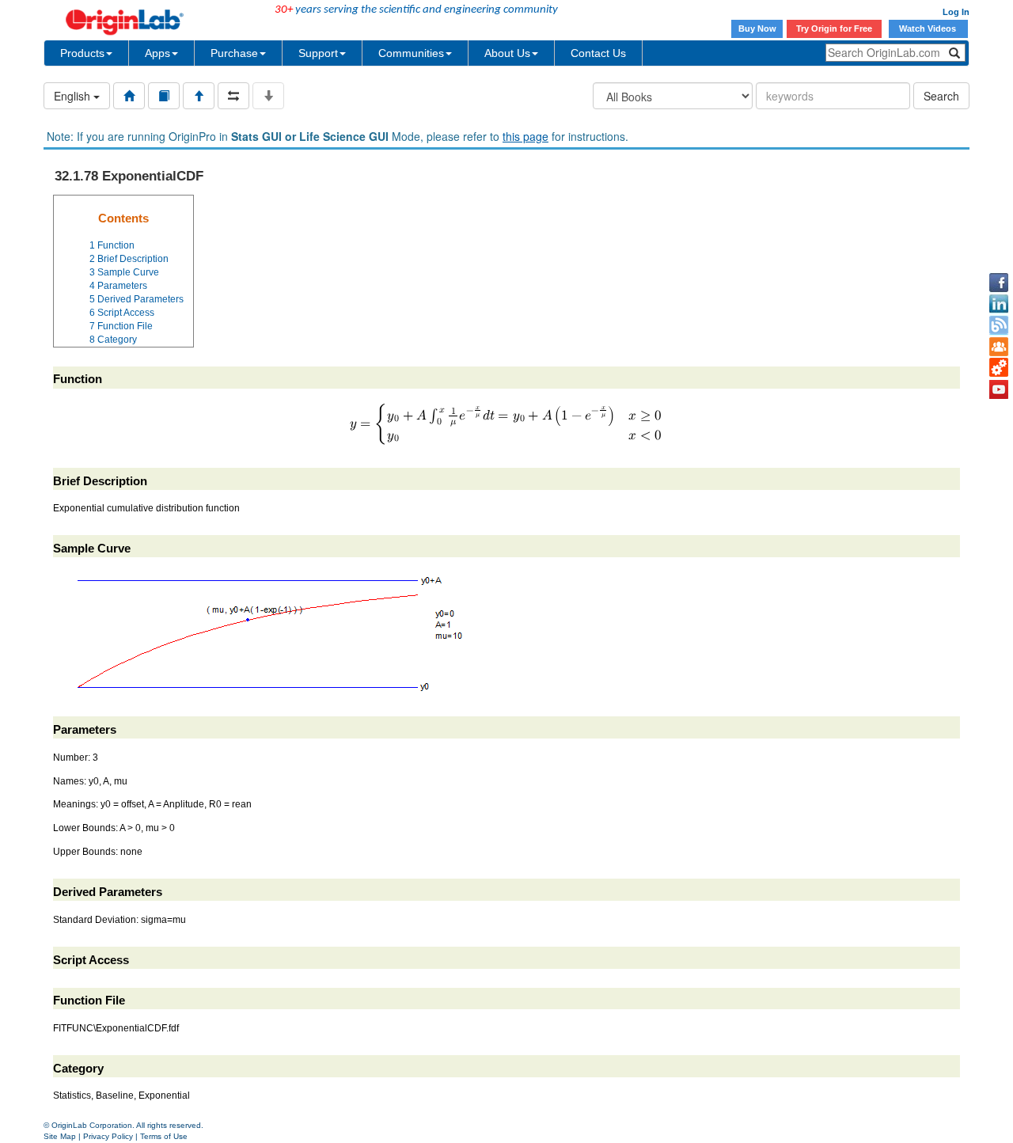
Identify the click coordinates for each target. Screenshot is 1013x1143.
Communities (411, 53)
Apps (157, 53)
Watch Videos (928, 28)
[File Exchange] (998, 368)
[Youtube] (998, 389)
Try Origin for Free (834, 28)
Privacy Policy (108, 1136)
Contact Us (598, 53)
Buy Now (757, 28)
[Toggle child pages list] (268, 95)
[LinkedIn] (998, 304)
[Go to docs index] (129, 95)
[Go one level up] (198, 95)
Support (318, 53)
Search (941, 96)
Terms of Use (164, 1136)
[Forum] (998, 346)
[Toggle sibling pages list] (233, 95)
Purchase (234, 53)
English (73, 96)
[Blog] (998, 325)
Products (82, 53)
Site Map (60, 1136)
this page (525, 136)
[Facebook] (998, 282)
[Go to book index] (164, 95)
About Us (507, 53)
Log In (956, 12)
